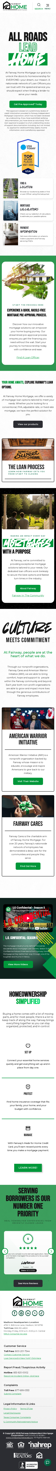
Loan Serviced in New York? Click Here (22, 1358)
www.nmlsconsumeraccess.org (19, 1437)
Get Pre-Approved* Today (28, 104)
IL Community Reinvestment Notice (21, 1422)
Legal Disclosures (12, 1413)
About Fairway (28, 588)
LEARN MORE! (28, 1167)
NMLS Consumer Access (15, 1334)
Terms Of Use (26, 1409)
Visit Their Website (28, 781)
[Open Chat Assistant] (47, 1462)
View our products (28, 424)
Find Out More (28, 866)
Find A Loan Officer (28, 357)
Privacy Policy (10, 1409)
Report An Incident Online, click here (21, 1376)
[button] (48, 6)
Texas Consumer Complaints (17, 1417)
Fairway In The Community (28, 595)
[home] (15, 6)
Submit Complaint (12, 1394)
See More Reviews (28, 1283)
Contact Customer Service (17, 1354)
